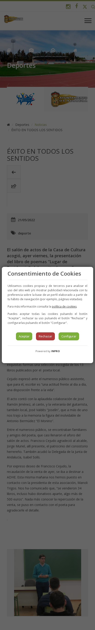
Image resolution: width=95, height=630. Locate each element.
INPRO (55, 351)
